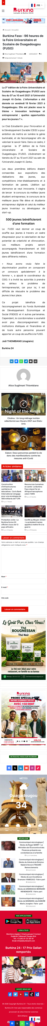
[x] (15, 996)
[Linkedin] (27, 1023)
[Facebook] (12, 1023)
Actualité (15, 30)
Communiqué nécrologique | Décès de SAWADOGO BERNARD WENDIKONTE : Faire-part (31, 889)
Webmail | (23, 936)
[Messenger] (16, 361)
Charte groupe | (28, 934)
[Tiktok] (31, 996)
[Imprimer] (35, 361)
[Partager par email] (31, 361)
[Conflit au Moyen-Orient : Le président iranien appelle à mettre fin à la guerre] (35, 511)
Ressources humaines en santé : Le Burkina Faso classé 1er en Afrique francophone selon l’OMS (34, 489)
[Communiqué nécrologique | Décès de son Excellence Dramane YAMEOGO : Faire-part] (8, 877)
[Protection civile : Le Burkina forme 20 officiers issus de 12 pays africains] (12, 511)
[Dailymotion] (37, 996)
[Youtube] (21, 996)
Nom (3, 577)
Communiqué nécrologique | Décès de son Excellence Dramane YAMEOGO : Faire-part (31, 877)
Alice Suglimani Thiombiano (14, 54)
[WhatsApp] (21, 361)
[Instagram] (32, 1023)
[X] (17, 1023)
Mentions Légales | (14, 934)
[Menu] (3, 11)
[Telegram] (26, 361)
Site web (4, 598)
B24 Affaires (22, 1016)
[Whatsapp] (22, 1023)
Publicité (14, 936)
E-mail (4, 587)
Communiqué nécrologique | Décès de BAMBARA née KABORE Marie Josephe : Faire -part (31, 901)
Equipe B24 (31, 936)
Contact (37, 934)
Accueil (7, 30)
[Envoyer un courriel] (25, 54)
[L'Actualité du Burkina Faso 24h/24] (23, 10)
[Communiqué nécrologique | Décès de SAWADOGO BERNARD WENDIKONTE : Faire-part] (8, 889)
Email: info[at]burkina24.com (23, 941)
